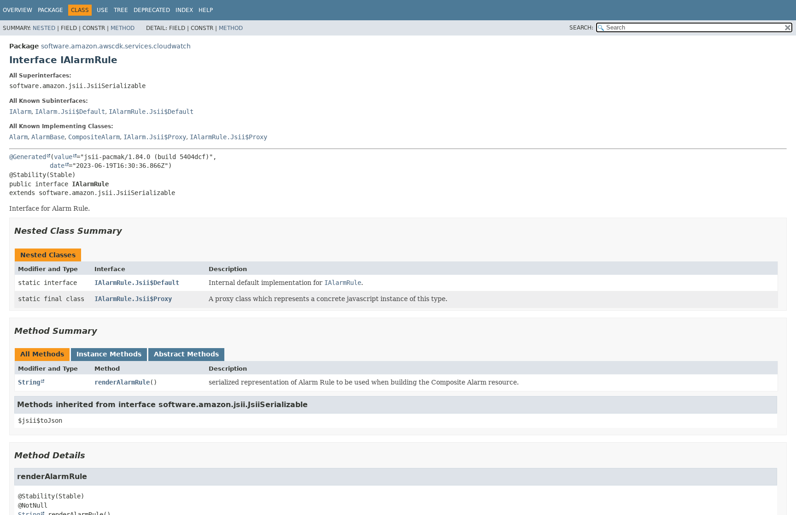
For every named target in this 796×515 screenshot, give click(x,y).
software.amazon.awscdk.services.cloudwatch (116, 46)
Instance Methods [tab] (108, 354)
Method (123, 28)
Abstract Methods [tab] (186, 354)
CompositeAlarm (94, 137)
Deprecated (152, 10)
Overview (17, 10)
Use (102, 10)
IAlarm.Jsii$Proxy (154, 137)
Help (206, 10)
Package (50, 10)
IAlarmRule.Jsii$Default (151, 111)
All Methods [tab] (42, 354)
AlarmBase (47, 137)
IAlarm (20, 111)
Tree (121, 10)
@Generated (27, 156)
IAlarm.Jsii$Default (70, 111)
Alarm (18, 137)
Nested (44, 28)
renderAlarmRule (122, 382)
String (29, 382)
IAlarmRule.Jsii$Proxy (228, 137)
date (57, 165)
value (63, 156)
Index (184, 10)
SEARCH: (581, 27)
